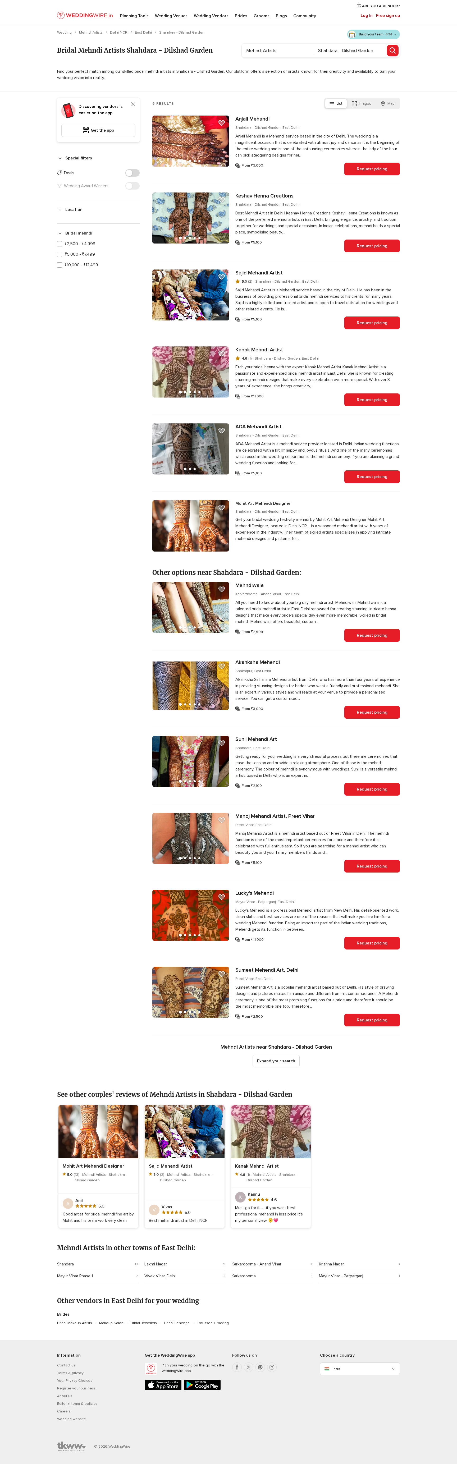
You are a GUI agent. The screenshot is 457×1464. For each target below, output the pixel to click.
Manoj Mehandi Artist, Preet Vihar (275, 816)
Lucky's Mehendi (254, 893)
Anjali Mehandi (252, 119)
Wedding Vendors (211, 16)
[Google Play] (202, 1389)
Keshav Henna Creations (264, 196)
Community (304, 16)
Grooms (261, 16)
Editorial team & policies (77, 1403)
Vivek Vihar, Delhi (160, 1276)
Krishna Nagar (331, 1264)
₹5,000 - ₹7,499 (80, 254)
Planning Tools (134, 16)
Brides (241, 16)
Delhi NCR (119, 32)
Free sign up (388, 15)
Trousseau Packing (213, 1323)
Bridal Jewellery (144, 1323)
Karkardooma (244, 1276)
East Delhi (144, 32)
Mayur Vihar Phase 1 (75, 1276)
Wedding (65, 32)
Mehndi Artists (91, 32)
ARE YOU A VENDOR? (380, 6)
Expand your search (276, 1061)
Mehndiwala (249, 585)
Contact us (66, 1365)
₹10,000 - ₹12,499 (81, 265)
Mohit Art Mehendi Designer (262, 503)
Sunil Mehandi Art (256, 739)
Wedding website (71, 1419)
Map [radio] (391, 103)
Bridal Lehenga (177, 1323)
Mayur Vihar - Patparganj (341, 1276)
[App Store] (163, 1389)
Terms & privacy (70, 1373)
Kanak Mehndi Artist (259, 350)
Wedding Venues (171, 16)
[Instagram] (272, 1367)
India (336, 1369)
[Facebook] (237, 1367)
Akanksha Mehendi (257, 662)
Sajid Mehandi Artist (259, 273)
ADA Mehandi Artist (258, 427)
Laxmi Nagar (155, 1264)
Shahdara (65, 1264)
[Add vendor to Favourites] (221, 123)
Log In (367, 15)
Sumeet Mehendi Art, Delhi (266, 970)
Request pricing (372, 169)
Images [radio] (365, 103)
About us (64, 1396)
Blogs (281, 16)
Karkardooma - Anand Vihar (256, 1264)
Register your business (76, 1388)
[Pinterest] (260, 1367)
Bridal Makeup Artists (74, 1323)
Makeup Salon (111, 1323)
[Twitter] (248, 1367)
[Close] (133, 104)
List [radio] (339, 103)
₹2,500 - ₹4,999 (80, 243)
